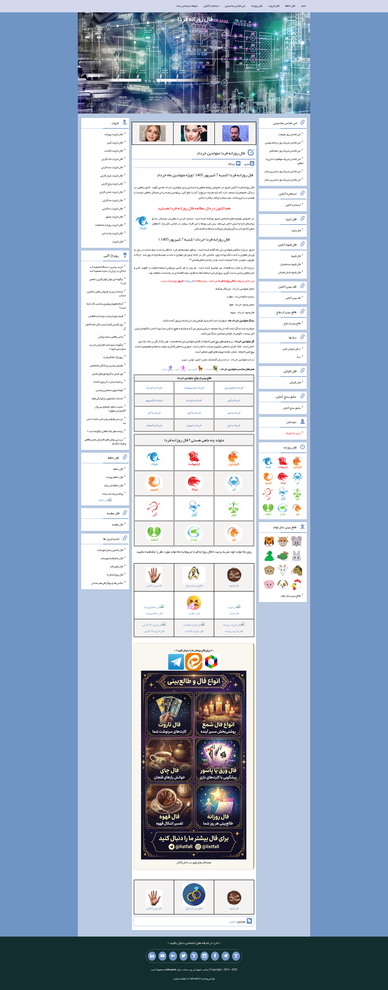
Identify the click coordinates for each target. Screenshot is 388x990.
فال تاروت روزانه (234, 631)
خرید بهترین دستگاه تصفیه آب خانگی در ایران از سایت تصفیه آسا (108, 269)
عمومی (232, 921)
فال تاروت (273, 5)
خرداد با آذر (154, 412)
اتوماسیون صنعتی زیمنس (109, 390)
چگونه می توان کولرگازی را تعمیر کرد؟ (107, 281)
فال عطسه (117, 524)
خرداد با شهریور (154, 400)
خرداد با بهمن (194, 425)
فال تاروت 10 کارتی (154, 631)
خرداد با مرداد (194, 400)
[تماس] (194, 956)
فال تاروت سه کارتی (112, 167)
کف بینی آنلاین (293, 298)
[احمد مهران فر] (235, 134)
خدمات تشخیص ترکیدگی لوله (107, 398)
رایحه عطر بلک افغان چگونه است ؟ (105, 431)
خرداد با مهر (233, 412)
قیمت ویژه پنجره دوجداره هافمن (105, 316)
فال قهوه (296, 256)
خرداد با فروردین (234, 387)
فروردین (192, 369)
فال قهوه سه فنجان (290, 264)
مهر (177, 369)
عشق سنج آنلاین (292, 407)
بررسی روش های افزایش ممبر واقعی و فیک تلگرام (105, 441)
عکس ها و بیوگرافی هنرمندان (107, 583)
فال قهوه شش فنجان (289, 272)
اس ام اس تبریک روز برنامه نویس (283, 142)
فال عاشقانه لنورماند (111, 558)
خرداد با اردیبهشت (194, 387)
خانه (303, 5)
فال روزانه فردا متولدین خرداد (221, 153)
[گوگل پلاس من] (173, 956)
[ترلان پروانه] (194, 134)
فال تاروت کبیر (115, 142)
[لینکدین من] (152, 956)
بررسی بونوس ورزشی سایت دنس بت (106, 421)
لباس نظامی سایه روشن (110, 336)
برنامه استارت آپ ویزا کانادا (108, 382)
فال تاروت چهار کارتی (111, 175)
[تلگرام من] (225, 956)
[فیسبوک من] (215, 956)
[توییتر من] (183, 956)
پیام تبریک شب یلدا (112, 493)
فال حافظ (290, 5)
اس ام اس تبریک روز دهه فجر (285, 150)
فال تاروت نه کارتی (113, 200)
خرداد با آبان (194, 412)
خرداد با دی (234, 425)
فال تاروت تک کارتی (112, 159)
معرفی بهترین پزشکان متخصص (106, 365)
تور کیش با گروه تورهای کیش (107, 373)
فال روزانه (256, 5)
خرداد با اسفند (154, 425)
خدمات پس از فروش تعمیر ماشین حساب (106, 293)
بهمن (164, 369)
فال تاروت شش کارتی (111, 192)
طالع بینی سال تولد (290, 595)
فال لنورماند (116, 566)
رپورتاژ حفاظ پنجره (113, 357)
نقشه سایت (179, 978)
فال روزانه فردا (195, 19)
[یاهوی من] (236, 956)
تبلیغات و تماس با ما (187, 5)
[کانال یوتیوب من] (162, 956)
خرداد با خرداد (154, 387)
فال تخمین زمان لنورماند (110, 550)
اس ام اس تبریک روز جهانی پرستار (282, 171)
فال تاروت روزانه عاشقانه (109, 225)
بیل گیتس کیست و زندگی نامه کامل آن (105, 326)
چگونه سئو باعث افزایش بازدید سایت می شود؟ (107, 347)
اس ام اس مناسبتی (235, 5)
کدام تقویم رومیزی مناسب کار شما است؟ (106, 305)
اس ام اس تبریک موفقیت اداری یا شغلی (285, 161)
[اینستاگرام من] (204, 956)
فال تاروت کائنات (194, 631)
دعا (299, 357)
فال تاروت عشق (114, 216)
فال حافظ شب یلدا (113, 485)
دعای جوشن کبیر (291, 348)
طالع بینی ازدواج (292, 323)
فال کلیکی (295, 382)
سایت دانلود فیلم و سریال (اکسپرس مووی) (110, 408)
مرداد (208, 369)
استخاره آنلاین (211, 5)
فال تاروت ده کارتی (112, 208)
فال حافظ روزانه (154, 613)
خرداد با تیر (234, 400)
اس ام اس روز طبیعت (289, 134)
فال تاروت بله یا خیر (112, 233)
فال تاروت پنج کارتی (112, 183)
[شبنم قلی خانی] (152, 134)
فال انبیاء (234, 613)
